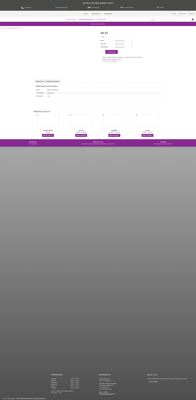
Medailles (15, 28)
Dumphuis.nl (28, 7)
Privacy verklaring (21, 398)
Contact (174, 13)
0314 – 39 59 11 (104, 392)
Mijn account (182, 13)
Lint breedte (104, 47)
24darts (162, 7)
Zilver (56, 89)
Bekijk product (48, 135)
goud (52, 89)
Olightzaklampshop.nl (62, 7)
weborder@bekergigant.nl (107, 394)
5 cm (48, 96)
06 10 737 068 (153, 381)
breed (48, 93)
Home (2, 28)
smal (52, 93)
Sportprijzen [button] (96, 13)
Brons (48, 89)
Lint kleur (103, 43)
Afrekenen (191, 13)
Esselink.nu (42, 398)
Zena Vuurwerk (95, 7)
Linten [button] (85, 13)
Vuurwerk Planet (128, 7)
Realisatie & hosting (33, 398)
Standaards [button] (108, 13)
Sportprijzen (8, 28)
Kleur (102, 40)
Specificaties (40, 81)
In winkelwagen (111, 52)
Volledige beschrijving (52, 81)
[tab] (40, 81)
